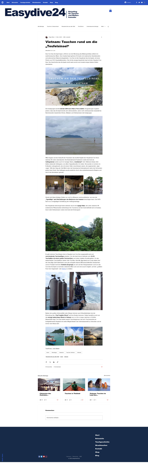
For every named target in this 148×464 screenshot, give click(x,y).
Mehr (102, 26)
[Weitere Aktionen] (102, 37)
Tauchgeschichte (102, 442)
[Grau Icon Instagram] (144, 2)
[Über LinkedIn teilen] (53, 362)
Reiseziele (99, 438)
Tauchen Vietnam (70, 352)
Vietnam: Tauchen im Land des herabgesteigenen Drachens (98, 394)
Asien (47, 352)
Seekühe (61, 352)
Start (97, 435)
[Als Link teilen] (57, 362)
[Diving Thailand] (74, 384)
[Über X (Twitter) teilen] (50, 362)
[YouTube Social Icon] (44, 456)
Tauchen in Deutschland (53, 26)
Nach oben (2, 457)
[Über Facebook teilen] (46, 362)
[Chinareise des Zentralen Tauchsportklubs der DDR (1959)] (49, 384)
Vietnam (79, 352)
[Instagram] (46, 456)
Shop (97, 452)
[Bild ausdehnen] (74, 135)
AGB (80, 456)
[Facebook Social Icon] (39, 456)
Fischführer (81, 26)
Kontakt (98, 449)
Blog (97, 455)
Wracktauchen (101, 445)
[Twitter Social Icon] (41, 456)
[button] (110, 10)
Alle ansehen (107, 375)
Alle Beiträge (41, 26)
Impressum (68, 456)
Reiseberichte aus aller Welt (68, 26)
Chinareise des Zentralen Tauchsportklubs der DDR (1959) (47, 394)
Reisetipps (54, 352)
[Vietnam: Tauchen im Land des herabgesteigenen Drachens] (99, 384)
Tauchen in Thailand (72, 393)
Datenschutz (75, 456)
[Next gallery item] (101, 135)
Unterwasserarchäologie (92, 26)
